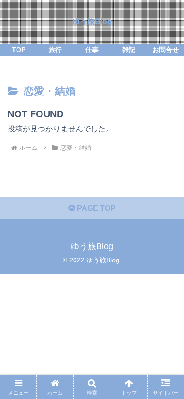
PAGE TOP (95, 208)
